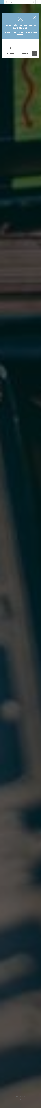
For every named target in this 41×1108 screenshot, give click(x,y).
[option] (20, 556)
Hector (9, 2)
